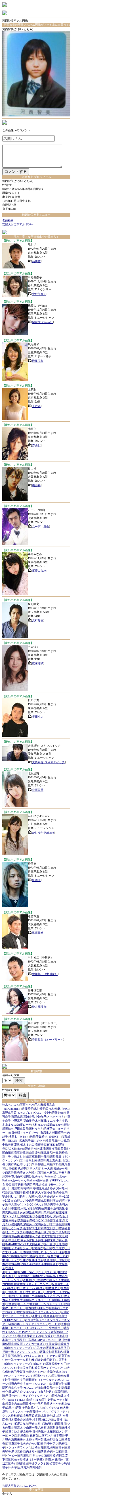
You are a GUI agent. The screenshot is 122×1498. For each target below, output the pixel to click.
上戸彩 (36, 406)
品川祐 (36, 261)
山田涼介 (34, 1152)
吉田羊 (60, 1447)
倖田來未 (43, 1212)
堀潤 (23, 1256)
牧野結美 (49, 1447)
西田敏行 (60, 1423)
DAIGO (13, 1335)
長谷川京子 (9, 1164)
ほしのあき (38, 1140)
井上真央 (52, 1160)
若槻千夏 (20, 1192)
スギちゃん (37, 1455)
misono (20, 1148)
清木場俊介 (16, 1419)
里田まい (52, 1228)
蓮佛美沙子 (45, 1451)
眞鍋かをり (60, 1168)
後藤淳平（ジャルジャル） (43, 1312)
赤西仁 (36, 445)
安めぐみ (35, 1236)
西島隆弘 (17, 1355)
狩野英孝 (37, 1248)
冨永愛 (57, 1236)
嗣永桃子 (26, 1431)
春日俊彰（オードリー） (47, 1039)
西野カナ (20, 1200)
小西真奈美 (9, 1172)
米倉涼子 (58, 1220)
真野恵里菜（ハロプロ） (17, 1112)
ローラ (10, 1435)
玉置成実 (34, 1415)
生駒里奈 (20, 1435)
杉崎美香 (37, 1367)
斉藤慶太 (51, 1347)
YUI (43, 1220)
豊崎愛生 (59, 1208)
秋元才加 (41, 1204)
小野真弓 (17, 1120)
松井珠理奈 (39, 1006)
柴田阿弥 (35, 1467)
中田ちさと (51, 1264)
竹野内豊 (14, 1383)
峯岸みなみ (39, 570)
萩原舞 (32, 1339)
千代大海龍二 (23, 1276)
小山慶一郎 (30, 1427)
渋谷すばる (34, 1399)
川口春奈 (41, 1443)
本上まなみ (9, 1124)
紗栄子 (27, 1419)
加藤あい (29, 1224)
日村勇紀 (38, 1431)
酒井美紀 (28, 1280)
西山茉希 (57, 1375)
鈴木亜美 (14, 1236)
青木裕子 (11, 1220)
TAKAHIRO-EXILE (17, 1244)
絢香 (32, 1136)
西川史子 (47, 1399)
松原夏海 (38, 1264)
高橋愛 (50, 1363)
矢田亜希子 (36, 1244)
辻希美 (62, 1148)
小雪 (49, 1220)
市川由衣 (17, 1176)
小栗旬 (30, 1200)
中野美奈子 (39, 294)
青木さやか (36, 1371)
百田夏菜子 (13, 1443)
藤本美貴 (18, 1184)
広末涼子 (37, 663)
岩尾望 (24, 1236)
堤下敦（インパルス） (31, 1288)
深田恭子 (53, 1204)
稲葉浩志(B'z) (14, 1403)
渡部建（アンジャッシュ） (47, 1304)
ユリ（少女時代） (51, 1327)
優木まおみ (27, 1144)
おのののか (27, 1443)
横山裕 (36, 485)
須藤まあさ (18, 1212)
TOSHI (22, 1272)
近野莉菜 (41, 1228)
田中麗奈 (43, 1156)
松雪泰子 (55, 1463)
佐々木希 (51, 1108)
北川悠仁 (63, 1108)
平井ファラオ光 (39, 1463)
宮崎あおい (42, 1224)
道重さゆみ (13, 1431)
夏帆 (17, 1144)
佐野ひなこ (54, 1439)
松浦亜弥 (40, 1160)
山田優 (10, 1168)
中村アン (52, 1443)
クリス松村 (9, 1415)
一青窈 (57, 1152)
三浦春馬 (29, 1116)
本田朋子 (63, 1347)
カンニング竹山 (33, 1387)
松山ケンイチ (14, 1228)
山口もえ (39, 1363)
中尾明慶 (40, 1403)
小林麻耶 (50, 1276)
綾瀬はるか (54, 1124)
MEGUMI (47, 1419)
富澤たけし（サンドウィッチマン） (28, 1395)
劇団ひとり (16, 1296)
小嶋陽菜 (14, 1256)
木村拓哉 (41, 1120)
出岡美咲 (17, 1224)
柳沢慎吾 (23, 1335)
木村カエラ (39, 1124)
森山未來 (62, 1256)
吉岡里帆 (23, 1455)
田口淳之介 (16, 1391)
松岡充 (36, 880)
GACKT (10, 1148)
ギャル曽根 (27, 1240)
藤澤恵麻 (17, 1116)
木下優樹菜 (57, 1224)
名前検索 (8, 220)
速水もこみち (10, 1104)
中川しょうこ (10, 1260)
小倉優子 (52, 1192)
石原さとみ (27, 1104)
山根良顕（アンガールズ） (28, 1343)
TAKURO (51, 1272)
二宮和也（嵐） (16, 1292)
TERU (41, 1272)
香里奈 (63, 1192)
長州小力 (37, 716)
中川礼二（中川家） (45, 974)
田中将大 (17, 1300)
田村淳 (48, 1292)
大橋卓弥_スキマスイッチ (48, 762)
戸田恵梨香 (21, 1128)
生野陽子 (47, 1208)
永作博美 (47, 1335)
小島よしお (18, 1156)
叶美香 (48, 1387)
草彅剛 (59, 1391)
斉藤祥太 (45, 1351)
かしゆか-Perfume (43, 832)
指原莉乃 (23, 1208)
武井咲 (57, 1216)
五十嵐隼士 (27, 1160)
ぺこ (55, 1451)
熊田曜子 (58, 1132)
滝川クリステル (16, 1232)
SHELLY (42, 1308)
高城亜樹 (14, 1264)
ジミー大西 (46, 1168)
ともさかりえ (55, 1116)
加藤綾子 (23, 1220)
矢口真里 (58, 1248)
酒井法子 (37, 1316)
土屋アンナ (46, 1435)
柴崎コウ (35, 1220)
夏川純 (62, 1339)
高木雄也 (31, 1308)
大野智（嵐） (34, 1292)
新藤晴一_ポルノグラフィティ (49, 1411)
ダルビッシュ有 (52, 1407)
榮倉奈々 (30, 1148)
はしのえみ (33, 1327)
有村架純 (41, 1439)
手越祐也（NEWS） (48, 1136)
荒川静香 (55, 1427)
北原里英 (37, 789)
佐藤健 (65, 1124)
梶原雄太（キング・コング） (32, 1284)
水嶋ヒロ (38, 1252)
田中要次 (40, 1280)
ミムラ (51, 1120)
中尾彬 (65, 1280)
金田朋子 (43, 1232)
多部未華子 (51, 1240)
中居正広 (14, 1240)
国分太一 (41, 1256)
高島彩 (24, 1188)
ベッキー (14, 1252)
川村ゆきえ (36, 1128)
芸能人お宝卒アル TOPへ (18, 224)
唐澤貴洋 (23, 1467)
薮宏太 (18, 1427)
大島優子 (46, 1196)
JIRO (61, 1272)
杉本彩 (36, 1419)
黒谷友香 (17, 1451)
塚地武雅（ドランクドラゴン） (28, 1323)
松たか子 (60, 1363)
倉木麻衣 (49, 1172)
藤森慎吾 (22, 1415)
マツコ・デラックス (18, 1447)
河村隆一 (62, 1188)
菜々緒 (36, 1196)
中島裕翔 (35, 1188)
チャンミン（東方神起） (49, 1331)
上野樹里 (23, 1216)
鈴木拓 (48, 1431)
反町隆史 (37, 620)
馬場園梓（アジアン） (49, 1296)
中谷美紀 (62, 1120)
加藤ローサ (24, 1124)
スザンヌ (32, 1168)
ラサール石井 (22, 1359)
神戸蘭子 (49, 1359)
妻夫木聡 (47, 1236)
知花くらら (35, 1407)
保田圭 (60, 1455)
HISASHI (31, 1272)
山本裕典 (26, 1252)
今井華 (13, 1467)
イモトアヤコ (49, 1355)
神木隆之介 (53, 1288)
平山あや (54, 1323)
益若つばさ (24, 1164)
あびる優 (35, 1216)
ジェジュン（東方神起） (38, 1391)
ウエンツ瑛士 (42, 1112)
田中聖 (13, 1208)
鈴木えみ (35, 1335)
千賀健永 (22, 1371)
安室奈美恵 (21, 1152)
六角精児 (43, 1427)
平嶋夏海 (26, 1264)
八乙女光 (39, 1347)
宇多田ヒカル (10, 1196)
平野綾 (31, 1256)
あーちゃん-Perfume (24, 1180)
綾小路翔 (37, 1172)
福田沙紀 (29, 1176)
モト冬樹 (58, 1387)
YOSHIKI (11, 1272)
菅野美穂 (57, 1112)
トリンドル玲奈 (54, 1252)
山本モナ (61, 1172)
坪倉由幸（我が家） (41, 1423)
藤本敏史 (38, 1276)
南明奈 (57, 1164)
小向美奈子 (24, 1367)
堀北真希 (46, 1152)
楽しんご (23, 1304)
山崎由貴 (37, 1447)
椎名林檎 (31, 1192)
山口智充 (61, 1260)
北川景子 (39, 1108)
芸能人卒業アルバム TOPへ (19, 1485)
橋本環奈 (59, 1435)
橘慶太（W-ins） (42, 322)
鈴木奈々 (29, 1439)
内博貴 (48, 1371)
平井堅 (24, 1260)
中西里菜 (31, 1232)
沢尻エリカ (57, 1232)
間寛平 (62, 1355)
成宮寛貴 (31, 1156)
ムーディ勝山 (40, 526)
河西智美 (35, 1208)
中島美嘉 (8, 1144)
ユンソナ (11, 1216)
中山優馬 (63, 1140)
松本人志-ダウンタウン (20, 1204)
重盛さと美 (54, 1403)
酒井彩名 (57, 1351)
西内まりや (30, 1451)
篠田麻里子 (54, 1200)
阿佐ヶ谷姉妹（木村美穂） (28, 1459)
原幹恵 (56, 1395)
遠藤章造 (37, 932)
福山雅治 (29, 1120)
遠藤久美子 (18, 1379)
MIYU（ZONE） (47, 1339)
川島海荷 (51, 1148)
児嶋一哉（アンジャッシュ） (20, 1351)
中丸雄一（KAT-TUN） (34, 1383)
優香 (63, 1323)
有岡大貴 (51, 1343)
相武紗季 (20, 1168)
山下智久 (29, 1228)
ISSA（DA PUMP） (21, 1331)
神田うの (29, 1296)
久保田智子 (57, 1383)
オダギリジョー (21, 1248)
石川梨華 (29, 1184)
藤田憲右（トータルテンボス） (46, 1379)
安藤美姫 (41, 1144)
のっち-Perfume (44, 1176)
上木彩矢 (62, 1276)
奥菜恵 (15, 1188)
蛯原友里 (8, 1192)
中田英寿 (59, 1335)
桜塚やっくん (42, 1375)
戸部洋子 (21, 1407)
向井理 (41, 1148)
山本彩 (54, 1212)
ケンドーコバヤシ (55, 1367)
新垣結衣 (8, 1128)
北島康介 (46, 1415)
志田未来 (17, 1439)
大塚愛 (42, 1192)
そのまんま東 (31, 1355)
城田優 (6, 1248)
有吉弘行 (41, 1200)
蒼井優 (39, 1240)
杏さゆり (47, 1216)
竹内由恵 (8, 1284)
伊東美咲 (37, 1164)
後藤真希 (49, 1260)
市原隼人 (46, 1132)
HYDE (51, 1144)
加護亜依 (31, 1212)
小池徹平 (41, 1116)
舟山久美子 (16, 1387)
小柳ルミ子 (54, 1280)
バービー (11, 1455)
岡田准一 (28, 1403)
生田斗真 (51, 1140)
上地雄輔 (61, 1244)
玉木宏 (39, 1104)
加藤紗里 (22, 1463)
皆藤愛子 (27, 1108)
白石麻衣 (32, 1435)
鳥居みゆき (48, 1188)
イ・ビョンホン (12, 1280)
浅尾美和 (37, 360)
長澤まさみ (24, 1172)
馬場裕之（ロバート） (37, 1300)
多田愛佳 (49, 1244)
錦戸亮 (21, 1312)
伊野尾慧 (11, 1304)
